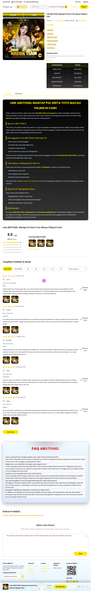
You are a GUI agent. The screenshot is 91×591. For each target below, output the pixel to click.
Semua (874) (7, 269)
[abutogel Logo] (8, 7)
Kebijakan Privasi (32, 566)
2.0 (52, 269)
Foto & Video (18, 269)
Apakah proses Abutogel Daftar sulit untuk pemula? (24, 473)
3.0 (44, 269)
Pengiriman (44, 571)
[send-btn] (22, 576)
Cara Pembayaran (45, 568)
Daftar (74, 7)
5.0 (28, 269)
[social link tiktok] (77, 581)
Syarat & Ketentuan (30, 569)
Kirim (80, 553)
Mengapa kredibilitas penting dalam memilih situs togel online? (27, 490)
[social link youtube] (71, 581)
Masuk (84, 7)
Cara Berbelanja (45, 566)
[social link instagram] (67, 581)
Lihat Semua (10, 432)
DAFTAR (13, 15)
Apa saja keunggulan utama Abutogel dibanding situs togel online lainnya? (31, 481)
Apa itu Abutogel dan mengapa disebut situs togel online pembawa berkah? (32, 457)
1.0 (60, 269)
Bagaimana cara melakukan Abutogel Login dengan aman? (26, 464)
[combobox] (77, 269)
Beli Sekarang (60, 587)
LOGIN (34, 15)
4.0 (36, 269)
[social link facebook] (74, 581)
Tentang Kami (31, 573)
